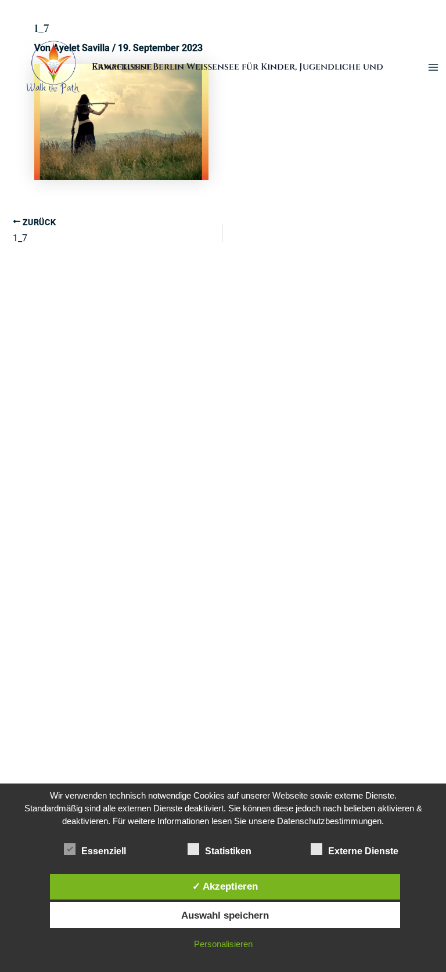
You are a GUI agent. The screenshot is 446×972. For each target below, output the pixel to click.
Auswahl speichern (225, 915)
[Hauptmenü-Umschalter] (433, 67)
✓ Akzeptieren (225, 886)
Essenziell (103, 851)
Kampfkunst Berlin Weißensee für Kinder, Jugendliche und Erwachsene (237, 67)
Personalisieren (223, 944)
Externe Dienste (363, 851)
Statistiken (228, 851)
